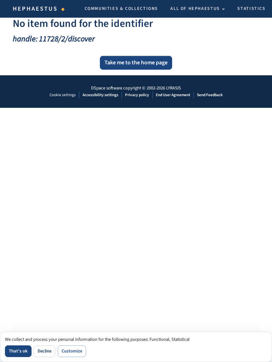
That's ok (18, 351)
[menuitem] (197, 9)
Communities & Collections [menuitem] (121, 8)
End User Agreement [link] (173, 95)
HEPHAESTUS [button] (35, 9)
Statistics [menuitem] (251, 8)
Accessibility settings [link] (100, 95)
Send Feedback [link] (210, 95)
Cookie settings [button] (63, 95)
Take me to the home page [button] (136, 62)
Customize (72, 351)
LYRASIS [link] (173, 88)
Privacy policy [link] (137, 95)
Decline (44, 351)
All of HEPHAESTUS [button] (195, 8)
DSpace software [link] (106, 88)
